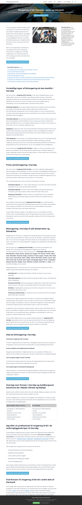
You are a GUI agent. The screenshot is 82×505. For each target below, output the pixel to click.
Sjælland (59, 2)
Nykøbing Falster (21, 438)
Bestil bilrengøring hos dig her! (41, 15)
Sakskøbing (30, 438)
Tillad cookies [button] (36, 502)
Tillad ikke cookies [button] (45, 502)
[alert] (41, 500)
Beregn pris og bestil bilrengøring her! (17, 62)
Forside (45, 2)
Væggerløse (45, 438)
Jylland (50, 2)
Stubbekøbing (37, 438)
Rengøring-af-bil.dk (12, 2)
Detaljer (53, 500)
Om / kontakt (66, 2)
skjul (21, 67)
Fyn (55, 2)
